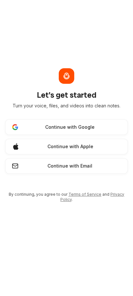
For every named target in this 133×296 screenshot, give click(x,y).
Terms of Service (84, 194)
